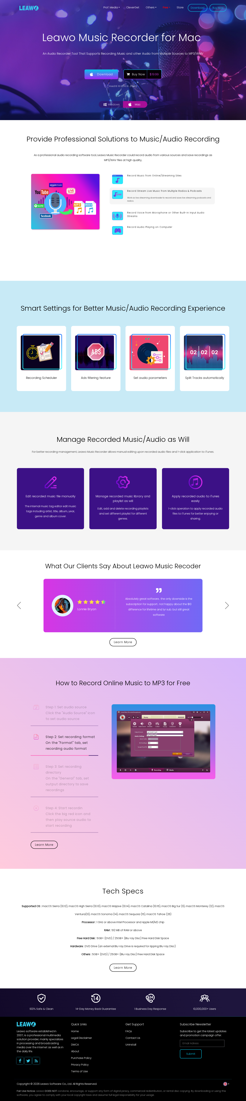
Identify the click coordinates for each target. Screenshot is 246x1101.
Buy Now (218, 8)
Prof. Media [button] (110, 7)
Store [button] (180, 7)
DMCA (75, 1045)
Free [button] (165, 7)
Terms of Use (79, 1071)
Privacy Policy (80, 1065)
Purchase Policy (81, 1058)
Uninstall (131, 1045)
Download (197, 8)
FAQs (129, 1031)
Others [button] (150, 7)
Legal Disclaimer (81, 1038)
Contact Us (133, 1038)
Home (75, 1031)
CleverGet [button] (132, 7)
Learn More (123, 642)
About (75, 1051)
